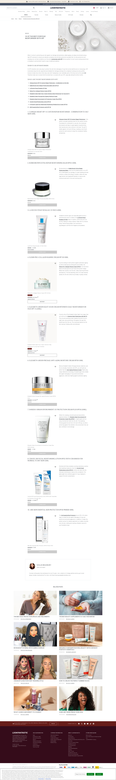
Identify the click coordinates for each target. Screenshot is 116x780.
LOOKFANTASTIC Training (91, 739)
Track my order (36, 746)
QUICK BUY (42, 301)
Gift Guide (70, 14)
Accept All (99, 774)
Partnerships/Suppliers (72, 748)
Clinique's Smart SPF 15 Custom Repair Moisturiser (72, 119)
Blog (16, 18)
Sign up (53, 723)
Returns (34, 739)
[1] (85, 73)
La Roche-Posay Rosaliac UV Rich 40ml (37, 245)
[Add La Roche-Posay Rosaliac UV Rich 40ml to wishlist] (55, 216)
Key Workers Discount (72, 752)
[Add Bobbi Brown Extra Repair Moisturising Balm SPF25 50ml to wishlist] (55, 169)
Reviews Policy (53, 742)
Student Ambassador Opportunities (75, 755)
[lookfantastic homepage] (58, 8)
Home (12, 18)
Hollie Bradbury (44, 565)
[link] (103, 8)
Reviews (81, 14)
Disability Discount (72, 743)
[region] (58, 774)
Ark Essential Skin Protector (68, 515)
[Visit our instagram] (84, 723)
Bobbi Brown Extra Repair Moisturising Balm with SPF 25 (44, 85)
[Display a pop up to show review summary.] (37, 297)
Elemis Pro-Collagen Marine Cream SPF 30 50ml (39, 293)
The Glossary (70, 736)
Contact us (35, 743)
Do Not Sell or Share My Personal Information (19, 746)
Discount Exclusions (37, 738)
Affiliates (70, 746)
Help (34, 735)
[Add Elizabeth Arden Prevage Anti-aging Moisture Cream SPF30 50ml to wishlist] (55, 366)
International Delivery (37, 742)
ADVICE (27, 33)
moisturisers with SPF (56, 59)
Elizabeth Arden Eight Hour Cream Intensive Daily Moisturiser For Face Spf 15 (49, 93)
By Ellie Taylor (25, 683)
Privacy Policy (53, 736)
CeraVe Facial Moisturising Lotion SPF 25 (40, 101)
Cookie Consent (15, 744)
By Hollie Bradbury (26, 619)
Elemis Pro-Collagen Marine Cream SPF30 (40, 91)
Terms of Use (48, 778)
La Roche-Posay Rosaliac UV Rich (38, 88)
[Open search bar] (91, 15)
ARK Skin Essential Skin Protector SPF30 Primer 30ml (40, 545)
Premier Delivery (36, 745)
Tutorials (36, 14)
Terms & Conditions (55, 735)
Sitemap (70, 749)
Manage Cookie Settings (80, 774)
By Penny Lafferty (71, 652)
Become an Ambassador (73, 754)
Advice (26, 14)
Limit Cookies (90, 774)
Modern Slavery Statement (56, 739)
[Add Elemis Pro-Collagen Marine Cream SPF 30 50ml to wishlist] (55, 263)
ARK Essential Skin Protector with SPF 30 (40, 107)
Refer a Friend (71, 751)
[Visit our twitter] (81, 723)
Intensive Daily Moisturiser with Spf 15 (77, 316)
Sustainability (53, 741)
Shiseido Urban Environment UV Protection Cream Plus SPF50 (46, 99)
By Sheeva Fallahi (71, 714)
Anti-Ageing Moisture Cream (74, 370)
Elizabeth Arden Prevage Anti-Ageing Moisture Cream (43, 96)
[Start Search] (34, 7)
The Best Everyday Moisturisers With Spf (31, 18)
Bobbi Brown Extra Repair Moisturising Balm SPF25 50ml (41, 198)
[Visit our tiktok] (90, 723)
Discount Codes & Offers (73, 742)
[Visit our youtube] (87, 723)
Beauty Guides (58, 14)
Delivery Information (37, 741)
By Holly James (70, 619)
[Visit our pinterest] (93, 723)
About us (70, 735)
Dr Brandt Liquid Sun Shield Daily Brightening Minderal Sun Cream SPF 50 (48, 104)
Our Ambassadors (72, 745)
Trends (46, 14)
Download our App (37, 736)
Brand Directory (71, 738)
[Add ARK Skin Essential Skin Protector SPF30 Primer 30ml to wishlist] (55, 515)
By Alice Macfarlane (26, 650)
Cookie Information (55, 738)
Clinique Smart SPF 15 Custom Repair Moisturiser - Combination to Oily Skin (49, 83)
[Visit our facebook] (78, 723)
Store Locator (89, 735)
